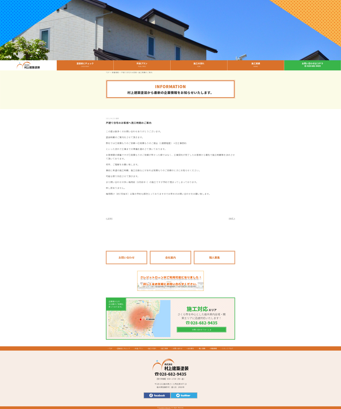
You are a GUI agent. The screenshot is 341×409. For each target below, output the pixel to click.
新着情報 (115, 72)
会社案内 (190, 348)
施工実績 (164, 348)
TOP (107, 72)
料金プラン (139, 348)
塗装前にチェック (123, 348)
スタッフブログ (227, 348)
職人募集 (202, 348)
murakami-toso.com (165, 408)
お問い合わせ (177, 348)
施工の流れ (152, 348)
